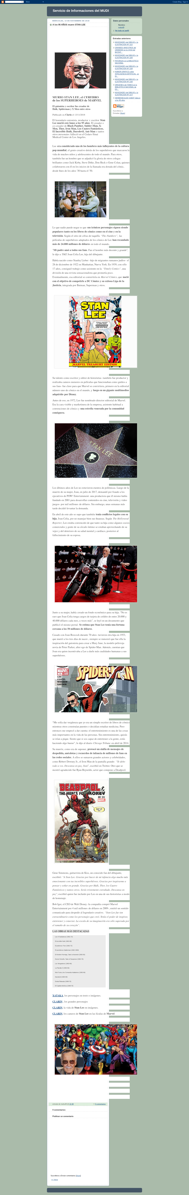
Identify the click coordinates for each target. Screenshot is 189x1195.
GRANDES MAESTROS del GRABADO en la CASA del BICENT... (125, 50)
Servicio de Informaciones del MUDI (81, 11)
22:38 (71, 1104)
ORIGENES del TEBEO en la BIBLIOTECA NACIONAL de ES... (126, 87)
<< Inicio (54, 1180)
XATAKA (57, 995)
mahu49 (121, 27)
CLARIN (57, 1001)
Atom (78, 1176)
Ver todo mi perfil (122, 31)
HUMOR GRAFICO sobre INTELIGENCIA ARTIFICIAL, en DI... (127, 74)
